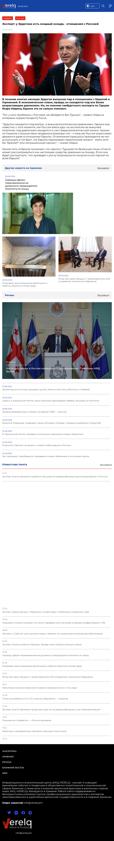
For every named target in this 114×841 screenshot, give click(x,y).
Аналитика (9, 751)
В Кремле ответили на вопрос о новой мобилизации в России (36, 445)
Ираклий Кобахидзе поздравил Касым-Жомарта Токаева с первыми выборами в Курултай (51, 423)
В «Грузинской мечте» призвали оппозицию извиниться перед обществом (42, 434)
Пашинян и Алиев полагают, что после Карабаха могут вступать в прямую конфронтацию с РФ (53, 623)
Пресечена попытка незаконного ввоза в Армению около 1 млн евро (39, 688)
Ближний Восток (13, 767)
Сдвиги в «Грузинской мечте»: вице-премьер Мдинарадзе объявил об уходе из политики (50, 400)
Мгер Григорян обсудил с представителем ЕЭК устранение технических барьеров (47, 677)
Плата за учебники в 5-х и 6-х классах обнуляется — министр (35, 698)
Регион (6, 762)
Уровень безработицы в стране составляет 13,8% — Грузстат (34, 412)
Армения (8, 756)
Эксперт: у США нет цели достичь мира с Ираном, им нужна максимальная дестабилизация (52, 633)
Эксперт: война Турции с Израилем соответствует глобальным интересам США (45, 612)
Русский (20, 18)
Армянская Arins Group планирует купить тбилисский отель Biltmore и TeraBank (46, 389)
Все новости (106, 465)
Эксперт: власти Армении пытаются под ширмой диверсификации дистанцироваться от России (55, 476)
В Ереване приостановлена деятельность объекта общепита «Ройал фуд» (42, 666)
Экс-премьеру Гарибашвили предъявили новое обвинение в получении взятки (45, 456)
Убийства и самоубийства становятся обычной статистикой (34, 731)
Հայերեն (7, 18)
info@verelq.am (24, 833)
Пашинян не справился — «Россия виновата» (26, 720)
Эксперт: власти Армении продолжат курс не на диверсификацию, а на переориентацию (51, 709)
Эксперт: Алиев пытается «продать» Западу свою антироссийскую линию (42, 644)
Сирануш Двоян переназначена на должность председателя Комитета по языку (45, 655)
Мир (4, 773)
